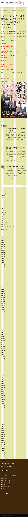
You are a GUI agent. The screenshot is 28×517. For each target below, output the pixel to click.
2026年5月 (3, 238)
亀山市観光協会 (3, 10)
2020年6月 (3, 383)
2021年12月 (3, 346)
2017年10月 (3, 448)
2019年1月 (3, 418)
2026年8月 (3, 232)
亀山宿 (3, 195)
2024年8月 (3, 281)
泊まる (3, 214)
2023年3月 (3, 315)
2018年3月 (3, 438)
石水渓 (3, 202)
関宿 (3, 204)
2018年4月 (3, 436)
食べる (3, 222)
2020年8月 (3, 379)
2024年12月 (3, 272)
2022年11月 (3, 324)
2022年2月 (3, 342)
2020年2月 (3, 391)
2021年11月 (3, 348)
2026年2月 (3, 244)
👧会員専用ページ (4, 488)
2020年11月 (3, 373)
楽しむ (18, 178)
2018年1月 (3, 442)
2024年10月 (3, 277)
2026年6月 (3, 236)
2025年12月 (3, 248)
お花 (3, 208)
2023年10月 (3, 301)
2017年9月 (3, 450)
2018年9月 (3, 426)
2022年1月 (3, 344)
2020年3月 (3, 389)
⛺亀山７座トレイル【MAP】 (6, 482)
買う (3, 220)
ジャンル (2, 206)
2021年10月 (3, 350)
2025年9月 (3, 254)
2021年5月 (3, 360)
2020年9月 (3, 377)
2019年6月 (3, 407)
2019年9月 (3, 401)
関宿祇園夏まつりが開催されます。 (15, 166)
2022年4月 (3, 338)
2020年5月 (3, 385)
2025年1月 (3, 270)
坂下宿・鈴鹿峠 (5, 199)
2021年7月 (3, 356)
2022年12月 (3, 322)
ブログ (10, 27)
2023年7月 (3, 307)
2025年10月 (3, 252)
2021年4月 (3, 362)
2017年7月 (3, 452)
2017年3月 (3, 456)
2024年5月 (3, 287)
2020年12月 (3, 371)
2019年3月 (3, 414)
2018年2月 (3, 440)
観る (3, 218)
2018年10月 (3, 424)
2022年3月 (3, 340)
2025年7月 (3, 258)
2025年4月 (3, 264)
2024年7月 (3, 283)
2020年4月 (3, 387)
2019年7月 (3, 405)
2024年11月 (3, 275)
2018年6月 (3, 432)
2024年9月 (3, 279)
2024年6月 (3, 285)
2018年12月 (3, 420)
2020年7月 (3, 381)
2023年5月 (3, 311)
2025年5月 (3, 262)
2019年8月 (3, 403)
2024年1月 (3, 295)
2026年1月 (3, 246)
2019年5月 (3, 409)
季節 (3, 210)
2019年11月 (3, 397)
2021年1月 (3, 369)
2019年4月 (3, 411)
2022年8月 (3, 330)
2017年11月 (3, 446)
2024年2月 (3, 293)
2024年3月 (3, 291)
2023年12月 (3, 297)
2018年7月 (3, 430)
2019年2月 (3, 416)
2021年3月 (3, 364)
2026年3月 (3, 242)
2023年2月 (3, 317)
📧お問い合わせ (4, 478)
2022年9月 (3, 328)
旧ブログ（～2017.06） (13, 511)
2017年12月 (3, 444)
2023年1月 (3, 319)
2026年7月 (3, 234)
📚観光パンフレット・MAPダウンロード (8, 480)
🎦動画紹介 (3, 484)
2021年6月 (3, 358)
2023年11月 (3, 299)
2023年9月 (3, 303)
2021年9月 (3, 352)
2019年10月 (3, 399)
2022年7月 (3, 332)
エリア (2, 193)
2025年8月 (3, 256)
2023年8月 (3, 305)
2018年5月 (3, 434)
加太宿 (3, 197)
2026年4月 (3, 240)
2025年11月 (3, 250)
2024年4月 (3, 289)
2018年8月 (3, 428)
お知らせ (8, 10)
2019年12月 (3, 395)
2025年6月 (3, 260)
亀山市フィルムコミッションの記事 (8, 226)
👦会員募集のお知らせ (5, 486)
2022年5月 (3, 336)
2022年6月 (3, 334)
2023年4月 (3, 313)
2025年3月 (3, 266)
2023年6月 (3, 309)
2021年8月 (3, 354)
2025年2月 (3, 268)
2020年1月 (3, 393)
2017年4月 (3, 454)
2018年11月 (3, 422)
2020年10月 (3, 375)
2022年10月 (3, 326)
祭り (3, 216)
